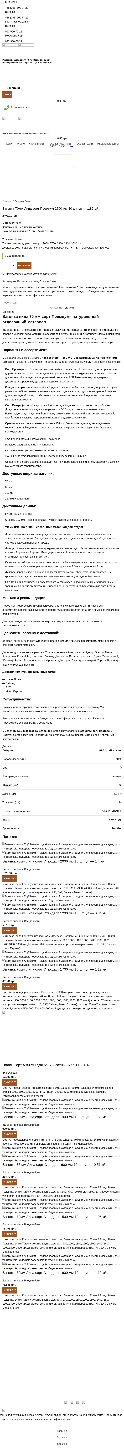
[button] (9, 878)
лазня (37, 291)
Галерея (7, 1374)
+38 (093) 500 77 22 (16, 17)
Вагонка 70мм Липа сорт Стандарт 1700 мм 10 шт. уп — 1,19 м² (54, 969)
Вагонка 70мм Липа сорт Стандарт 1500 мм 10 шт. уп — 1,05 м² (54, 1217)
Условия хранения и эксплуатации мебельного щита (30, 1367)
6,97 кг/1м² (115, 819)
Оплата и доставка (75, 1365)
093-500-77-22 (13, 31)
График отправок (62, 81)
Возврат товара (73, 1371)
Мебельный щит (14, 35)
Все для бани (23, 201)
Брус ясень (9, 1386)
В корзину (24, 265)
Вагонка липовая (27, 281)
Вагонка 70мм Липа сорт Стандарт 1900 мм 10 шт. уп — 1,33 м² (54, 1117)
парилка (7, 295)
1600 (65, 1000)
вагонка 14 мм (55, 287)
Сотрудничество (74, 1377)
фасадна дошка (42, 295)
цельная (117, 776)
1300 (44, 1000)
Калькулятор (62, 67)
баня (31, 287)
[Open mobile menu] (62, 114)
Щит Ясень (11, 2)
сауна (28, 295)
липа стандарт (77, 291)
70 (120, 785)
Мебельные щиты (13, 1392)
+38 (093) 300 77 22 (16, 7)
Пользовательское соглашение (83, 1383)
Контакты (8, 1398)
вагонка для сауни (96, 287)
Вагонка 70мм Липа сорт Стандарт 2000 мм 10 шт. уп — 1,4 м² (53, 861)
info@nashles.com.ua (17, 21)
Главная (7, 201)
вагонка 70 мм (74, 287)
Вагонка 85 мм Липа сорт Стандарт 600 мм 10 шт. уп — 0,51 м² (53, 1165)
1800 (72, 1000)
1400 (51, 1000)
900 (16, 1000)
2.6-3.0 (118, 793)
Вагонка (10, 11)
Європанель (19, 287)
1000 (23, 1000)
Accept (5, 1424)
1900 (80, 1000)
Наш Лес (116, 828)
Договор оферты (74, 1389)
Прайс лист (62, 74)
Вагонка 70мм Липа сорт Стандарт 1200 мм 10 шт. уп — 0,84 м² (54, 913)
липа (119, 759)
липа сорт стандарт (54, 291)
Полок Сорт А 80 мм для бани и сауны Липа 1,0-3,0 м (46, 1065)
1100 (30, 1000)
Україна (105, 811)
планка (18, 295)
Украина (117, 811)
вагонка (40, 287)
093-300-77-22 (13, 41)
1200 (37, 1000)
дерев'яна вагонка (21, 291)
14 (120, 802)
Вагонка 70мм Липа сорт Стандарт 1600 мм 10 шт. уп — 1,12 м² (54, 1273)
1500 (58, 1000)
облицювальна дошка (100, 291)
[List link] (31, 1339)
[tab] (56, 307)
